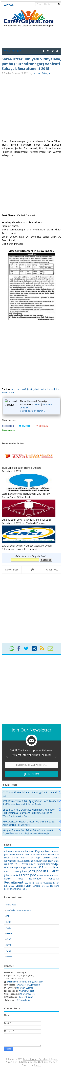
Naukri (7, 878)
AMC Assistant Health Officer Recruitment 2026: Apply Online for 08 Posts (29, 823)
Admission (9, 851)
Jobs (13, 389)
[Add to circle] (48, 50)
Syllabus (45, 886)
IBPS (8, 916)
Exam (45, 860)
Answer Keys (33, 851)
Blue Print (35, 854)
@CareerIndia (23, 1000)
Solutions (20, 885)
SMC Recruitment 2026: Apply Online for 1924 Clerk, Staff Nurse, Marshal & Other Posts (31, 802)
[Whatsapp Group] (13, 649)
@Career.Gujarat (27, 993)
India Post (11, 904)
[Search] (59, 4)
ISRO (8, 922)
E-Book (19, 861)
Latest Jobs (53, 389)
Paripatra (53, 878)
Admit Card (20, 851)
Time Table (21, 888)
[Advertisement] (31, 107)
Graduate (8, 867)
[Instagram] (35, 649)
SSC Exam (29, 882)
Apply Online (47, 851)
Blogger (37, 1065)
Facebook (47, 404)
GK (5, 864)
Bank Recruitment (19, 854)
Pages (10, 4)
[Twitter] (28, 649)
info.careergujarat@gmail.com (24, 981)
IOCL (6, 871)
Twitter (36, 404)
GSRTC (9, 933)
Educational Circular (32, 860)
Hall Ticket (54, 867)
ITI (10, 871)
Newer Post (11, 569)
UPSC (8, 945)
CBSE (8, 927)
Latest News (43, 875)
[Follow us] (53, 50)
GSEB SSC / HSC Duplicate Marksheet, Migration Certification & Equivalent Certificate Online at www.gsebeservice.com (29, 813)
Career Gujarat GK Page (26, 857)
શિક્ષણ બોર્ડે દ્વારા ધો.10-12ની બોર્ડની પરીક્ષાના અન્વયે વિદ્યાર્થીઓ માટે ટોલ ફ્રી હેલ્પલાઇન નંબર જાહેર (28, 832)
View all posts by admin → (33, 410)
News (20, 878)
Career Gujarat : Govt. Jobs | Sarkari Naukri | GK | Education (31, 1060)
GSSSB (25, 864)
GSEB (17, 864)
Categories (13, 51)
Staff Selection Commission (19, 910)
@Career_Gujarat (24, 987)
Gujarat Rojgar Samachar (25, 867)
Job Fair (24, 871)
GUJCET (32, 864)
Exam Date (53, 860)
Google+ (24, 407)
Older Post (52, 569)
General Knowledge (47, 864)
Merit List (54, 875)
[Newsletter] (52, 649)
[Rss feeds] (57, 50)
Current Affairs (51, 857)
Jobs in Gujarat (24, 389)
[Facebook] (20, 649)
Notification (35, 878)
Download (10, 860)
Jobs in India (40, 389)
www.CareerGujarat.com (28, 984)
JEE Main (15, 871)
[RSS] (43, 649)
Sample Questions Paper (47, 883)
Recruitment (8, 392)
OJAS (8, 939)
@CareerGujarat (26, 990)
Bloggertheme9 (49, 1062)
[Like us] (43, 50)
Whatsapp (9, 430)
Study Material (33, 885)
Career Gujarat (26, 997)
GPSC (10, 864)
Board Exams (47, 854)
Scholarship (9, 886)
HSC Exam (42, 867)
